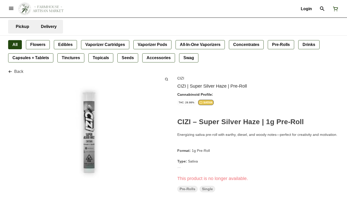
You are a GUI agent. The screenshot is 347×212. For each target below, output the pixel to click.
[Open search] (322, 8)
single (207, 189)
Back (18, 71)
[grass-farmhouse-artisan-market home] (41, 9)
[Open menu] (11, 8)
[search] (166, 79)
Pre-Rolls (187, 189)
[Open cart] (334, 8)
